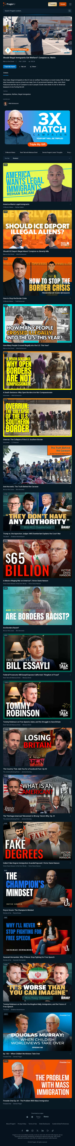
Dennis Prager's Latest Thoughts (52, 152)
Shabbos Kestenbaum (18, 536)
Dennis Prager (17, 1056)
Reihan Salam (19, 207)
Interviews (6, 395)
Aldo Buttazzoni (14, 103)
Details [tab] (5, 73)
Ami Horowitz (20, 489)
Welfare (14, 94)
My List (23, 66)
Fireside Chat (7, 1056)
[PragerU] (9, 4)
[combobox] (41, 158)
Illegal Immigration (24, 94)
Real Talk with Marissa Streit (29, 152)
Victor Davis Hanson (35, 583)
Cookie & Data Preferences (60, 1124)
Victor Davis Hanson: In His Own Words (14, 583)
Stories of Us (7, 913)
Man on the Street (8, 61)
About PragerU (10, 1124)
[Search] (69, 10)
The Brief (6, 536)
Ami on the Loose (8, 489)
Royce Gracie (17, 913)
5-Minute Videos (10, 152)
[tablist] (37, 74)
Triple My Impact (9, 66)
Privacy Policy (22, 1124)
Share (34, 66)
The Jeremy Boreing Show (11, 772)
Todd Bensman (20, 301)
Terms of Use (33, 1124)
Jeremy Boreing (26, 772)
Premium (52, 4)
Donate (63, 4)
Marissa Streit (27, 678)
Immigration (7, 94)
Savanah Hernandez (19, 960)
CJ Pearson (15, 442)
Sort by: (7, 158)
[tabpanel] (37, 92)
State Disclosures (44, 1124)
